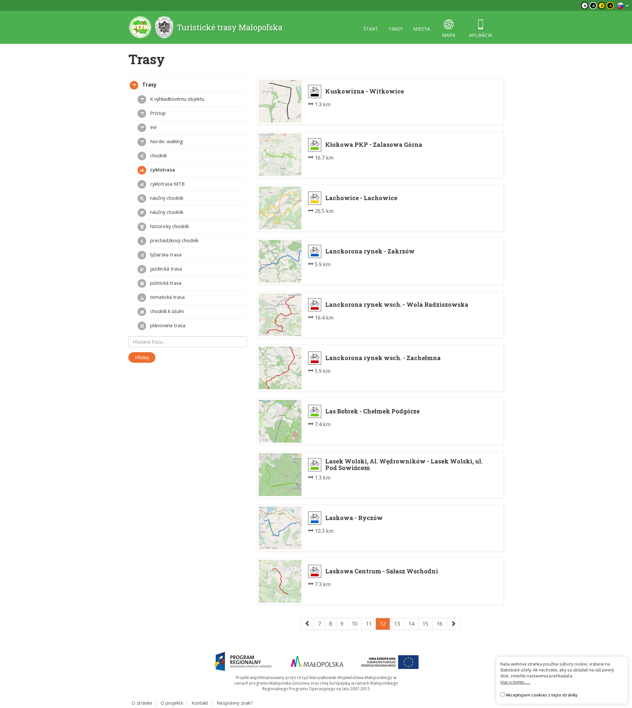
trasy (395, 29)
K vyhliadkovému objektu (176, 98)
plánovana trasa (167, 325)
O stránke (142, 703)
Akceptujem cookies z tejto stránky (542, 695)
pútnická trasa (165, 282)
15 (425, 623)
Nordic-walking (166, 141)
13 (397, 623)
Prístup (157, 113)
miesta (421, 29)
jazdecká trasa (165, 268)
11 (369, 623)
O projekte (172, 703)
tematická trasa (167, 297)
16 (439, 623)
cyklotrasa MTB (167, 183)
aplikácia (480, 35)
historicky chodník (169, 226)
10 (354, 623)
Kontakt (200, 703)
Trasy (149, 84)
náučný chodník (166, 198)
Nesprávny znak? (234, 703)
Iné (153, 127)
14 (411, 623)
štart (370, 29)
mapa (448, 35)
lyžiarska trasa (165, 254)
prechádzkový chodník (173, 240)
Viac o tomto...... (515, 682)
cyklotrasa (162, 169)
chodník (158, 155)
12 (383, 623)
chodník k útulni (166, 311)
